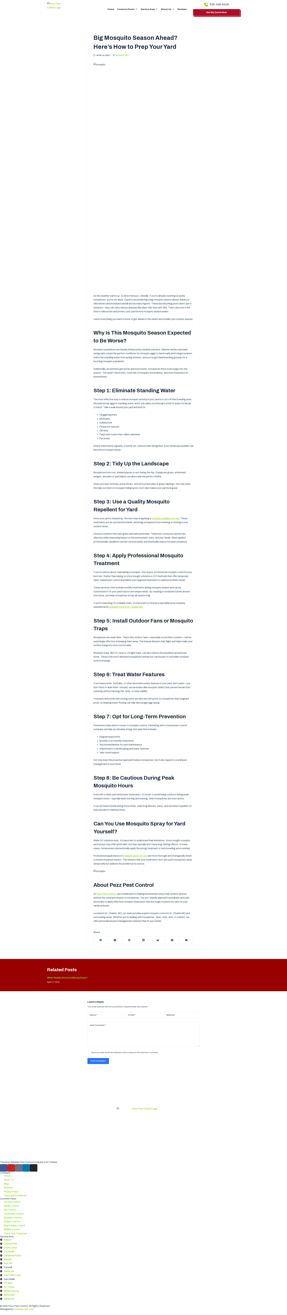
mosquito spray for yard (135, 856)
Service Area (148, 9)
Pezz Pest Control (106, 894)
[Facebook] (101, 940)
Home (110, 9)
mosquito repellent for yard (165, 518)
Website (170, 1015)
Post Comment (98, 1061)
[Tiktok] (18, 1168)
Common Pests (126, 9)
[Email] (186, 940)
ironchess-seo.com (24, 1309)
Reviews (182, 9)
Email (131, 1015)
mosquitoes (122, 55)
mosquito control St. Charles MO (126, 607)
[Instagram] (33, 1168)
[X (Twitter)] (115, 940)
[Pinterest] (129, 940)
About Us (166, 9)
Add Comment (98, 1025)
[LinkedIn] (143, 940)
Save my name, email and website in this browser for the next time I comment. (124, 1052)
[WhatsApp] (172, 940)
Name (93, 1015)
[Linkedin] (26, 1168)
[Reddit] (158, 940)
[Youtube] (11, 1168)
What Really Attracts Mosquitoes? (67, 977)
